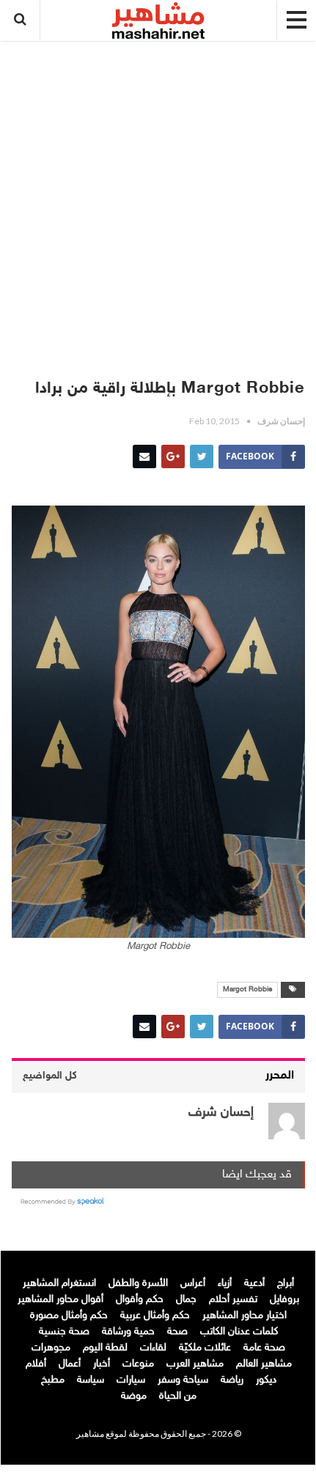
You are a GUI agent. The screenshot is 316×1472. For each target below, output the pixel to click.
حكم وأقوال (139, 1299)
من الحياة (177, 1396)
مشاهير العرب (195, 1364)
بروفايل (284, 1299)
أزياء (225, 1283)
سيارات (131, 1380)
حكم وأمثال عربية (155, 1315)
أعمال (70, 1364)
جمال (186, 1299)
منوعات (138, 1364)
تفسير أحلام (233, 1299)
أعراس (192, 1283)
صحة (177, 1331)
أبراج (285, 1283)
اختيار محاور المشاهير (244, 1315)
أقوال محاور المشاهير (60, 1299)
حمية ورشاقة (128, 1331)
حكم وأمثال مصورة (69, 1315)
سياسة (90, 1380)
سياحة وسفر (183, 1380)
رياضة (232, 1380)
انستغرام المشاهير (59, 1283)
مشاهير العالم (264, 1364)
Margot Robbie (247, 989)
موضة (134, 1396)
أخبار (101, 1364)
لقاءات (153, 1348)
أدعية (254, 1283)
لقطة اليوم (105, 1348)
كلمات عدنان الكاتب (239, 1331)
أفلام (36, 1364)
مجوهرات (51, 1348)
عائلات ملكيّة (205, 1348)
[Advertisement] (158, 202)
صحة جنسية (64, 1331)
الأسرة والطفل (138, 1283)
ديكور (266, 1380)
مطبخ (53, 1380)
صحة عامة (264, 1348)
